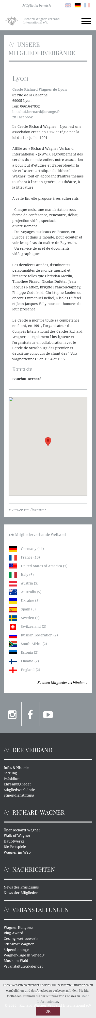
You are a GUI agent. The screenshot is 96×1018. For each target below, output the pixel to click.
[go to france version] (87, 5)
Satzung (10, 773)
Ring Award (13, 933)
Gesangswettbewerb (21, 939)
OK (48, 1011)
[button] (48, 441)
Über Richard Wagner (22, 830)
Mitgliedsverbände (19, 790)
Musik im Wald (16, 961)
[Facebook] (30, 714)
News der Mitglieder (21, 893)
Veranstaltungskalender (23, 966)
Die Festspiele (15, 847)
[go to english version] (68, 5)
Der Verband (32, 750)
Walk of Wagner (17, 836)
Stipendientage (16, 950)
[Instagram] (12, 714)
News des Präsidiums (21, 887)
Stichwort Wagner (19, 944)
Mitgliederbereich (36, 5)
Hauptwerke (14, 841)
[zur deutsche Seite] (77, 5)
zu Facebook (22, 117)
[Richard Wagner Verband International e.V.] (12, 20)
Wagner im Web (17, 852)
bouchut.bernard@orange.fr (36, 112)
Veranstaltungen (40, 909)
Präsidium (12, 779)
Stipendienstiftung (19, 795)
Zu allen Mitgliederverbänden (60, 683)
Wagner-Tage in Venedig (24, 955)
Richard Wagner (38, 812)
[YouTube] (48, 714)
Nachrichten (33, 869)
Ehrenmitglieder (17, 784)
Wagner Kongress (18, 928)
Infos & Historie (16, 768)
